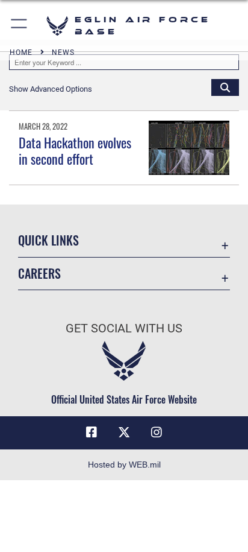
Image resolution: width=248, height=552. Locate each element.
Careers (39, 273)
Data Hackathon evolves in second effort (75, 150)
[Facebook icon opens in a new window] (91, 433)
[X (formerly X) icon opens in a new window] (124, 433)
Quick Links (48, 240)
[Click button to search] (225, 87)
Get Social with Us (124, 328)
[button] (19, 25)
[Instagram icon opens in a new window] (156, 433)
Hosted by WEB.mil (124, 464)
